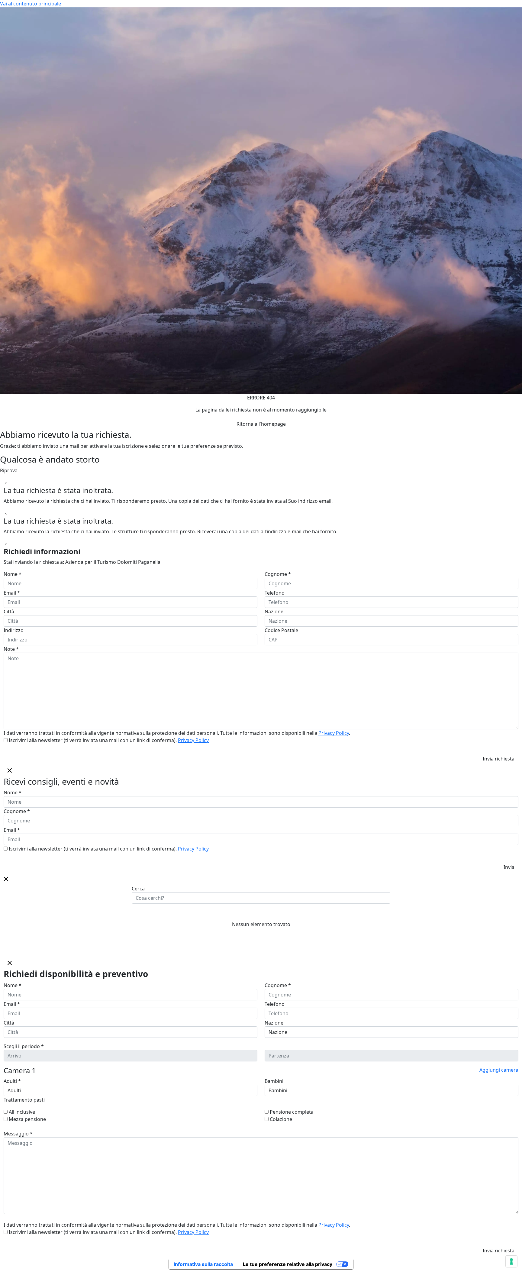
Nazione (274, 611)
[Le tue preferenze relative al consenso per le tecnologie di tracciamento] (511, 1261)
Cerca (138, 888)
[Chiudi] (6, 482)
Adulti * (12, 1081)
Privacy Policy (333, 733)
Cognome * (278, 574)
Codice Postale (281, 630)
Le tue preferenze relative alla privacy (287, 1264)
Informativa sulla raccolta (203, 1264)
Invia (509, 867)
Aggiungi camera (498, 1070)
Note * (11, 649)
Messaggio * (18, 1133)
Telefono (275, 592)
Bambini (274, 1081)
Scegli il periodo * (24, 1046)
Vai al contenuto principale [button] (30, 3)
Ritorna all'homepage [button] (261, 424)
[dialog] (261, 818)
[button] (6, 878)
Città (9, 611)
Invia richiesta (498, 758)
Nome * (12, 574)
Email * (12, 592)
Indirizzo (14, 630)
